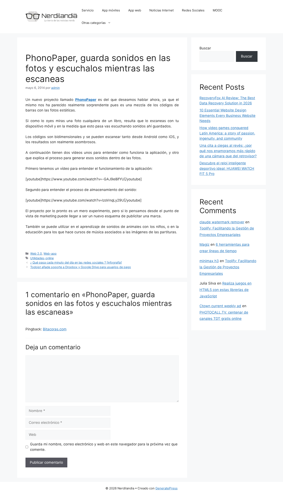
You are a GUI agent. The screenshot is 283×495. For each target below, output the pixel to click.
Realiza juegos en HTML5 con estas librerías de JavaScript (226, 289)
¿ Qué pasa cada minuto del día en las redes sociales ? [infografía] (76, 262)
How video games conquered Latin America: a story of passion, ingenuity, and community (227, 133)
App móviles (111, 10)
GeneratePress (166, 488)
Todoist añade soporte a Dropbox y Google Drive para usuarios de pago (80, 267)
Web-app (50, 253)
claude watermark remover (222, 222)
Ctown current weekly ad (220, 306)
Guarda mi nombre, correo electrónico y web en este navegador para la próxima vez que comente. (104, 447)
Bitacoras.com (55, 329)
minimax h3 (209, 261)
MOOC (217, 10)
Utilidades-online (42, 258)
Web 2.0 (36, 253)
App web (134, 10)
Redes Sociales (193, 10)
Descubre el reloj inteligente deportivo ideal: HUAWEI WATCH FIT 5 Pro (227, 168)
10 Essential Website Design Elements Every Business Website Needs (227, 115)
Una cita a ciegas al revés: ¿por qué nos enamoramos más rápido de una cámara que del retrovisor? (228, 150)
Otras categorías (94, 23)
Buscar (205, 48)
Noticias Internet (161, 10)
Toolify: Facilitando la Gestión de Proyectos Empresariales (228, 267)
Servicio (88, 10)
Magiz (204, 244)
